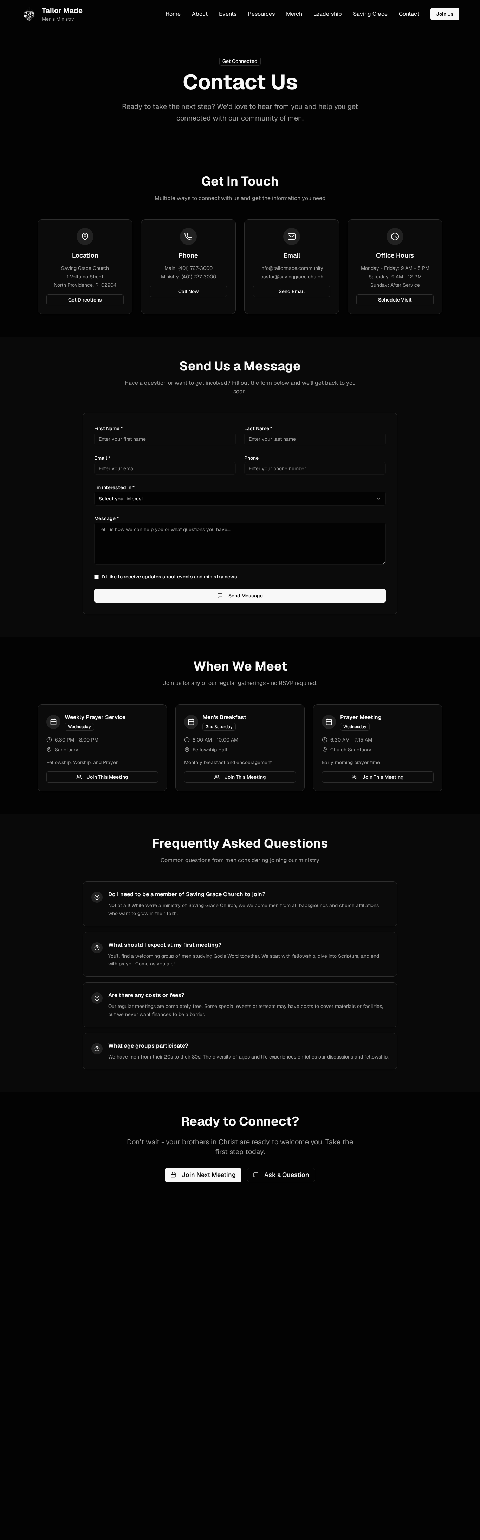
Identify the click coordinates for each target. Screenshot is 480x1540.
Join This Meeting (107, 777)
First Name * (108, 428)
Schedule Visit (395, 300)
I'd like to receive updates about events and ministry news (169, 577)
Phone (251, 458)
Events (227, 14)
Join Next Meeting (209, 1175)
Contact (409, 14)
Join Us (445, 14)
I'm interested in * (114, 487)
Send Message (245, 596)
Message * (106, 518)
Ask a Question (286, 1175)
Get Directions (85, 300)
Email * (102, 458)
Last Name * (258, 428)
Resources (261, 14)
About (200, 14)
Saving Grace (370, 14)
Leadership (327, 14)
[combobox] (240, 499)
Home (173, 14)
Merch (294, 14)
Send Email (292, 291)
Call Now (188, 291)
